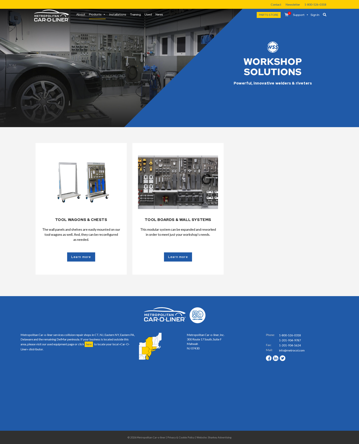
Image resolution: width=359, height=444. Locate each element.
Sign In (315, 15)
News (159, 14)
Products (95, 14)
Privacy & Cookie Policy (180, 437)
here (89, 344)
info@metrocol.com (292, 350)
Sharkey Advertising (219, 437)
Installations (117, 14)
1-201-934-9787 (290, 340)
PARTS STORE (268, 15)
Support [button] (299, 15)
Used (148, 14)
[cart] (286, 15)
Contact (276, 4)
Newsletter (293, 4)
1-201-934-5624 (290, 345)
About (80, 14)
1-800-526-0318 (315, 4)
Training (135, 14)
